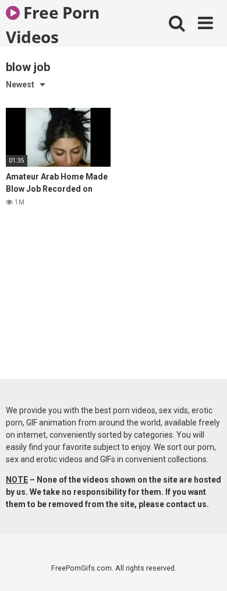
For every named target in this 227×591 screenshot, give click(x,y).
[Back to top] (205, 567)
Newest (20, 84)
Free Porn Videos (53, 24)
